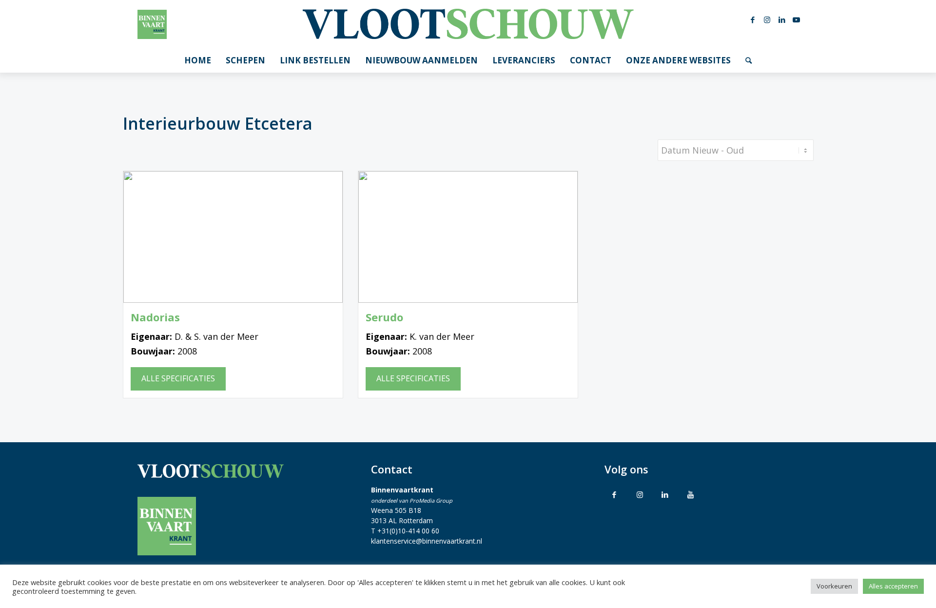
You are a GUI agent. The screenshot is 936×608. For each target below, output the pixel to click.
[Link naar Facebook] (752, 19)
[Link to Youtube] (690, 494)
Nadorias (155, 317)
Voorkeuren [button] (834, 586)
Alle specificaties (178, 378)
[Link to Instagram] (639, 494)
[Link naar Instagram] (767, 19)
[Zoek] (748, 60)
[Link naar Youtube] (796, 19)
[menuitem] (197, 60)
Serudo (384, 317)
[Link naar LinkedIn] (782, 19)
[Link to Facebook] (614, 494)
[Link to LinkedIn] (665, 494)
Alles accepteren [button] (893, 586)
